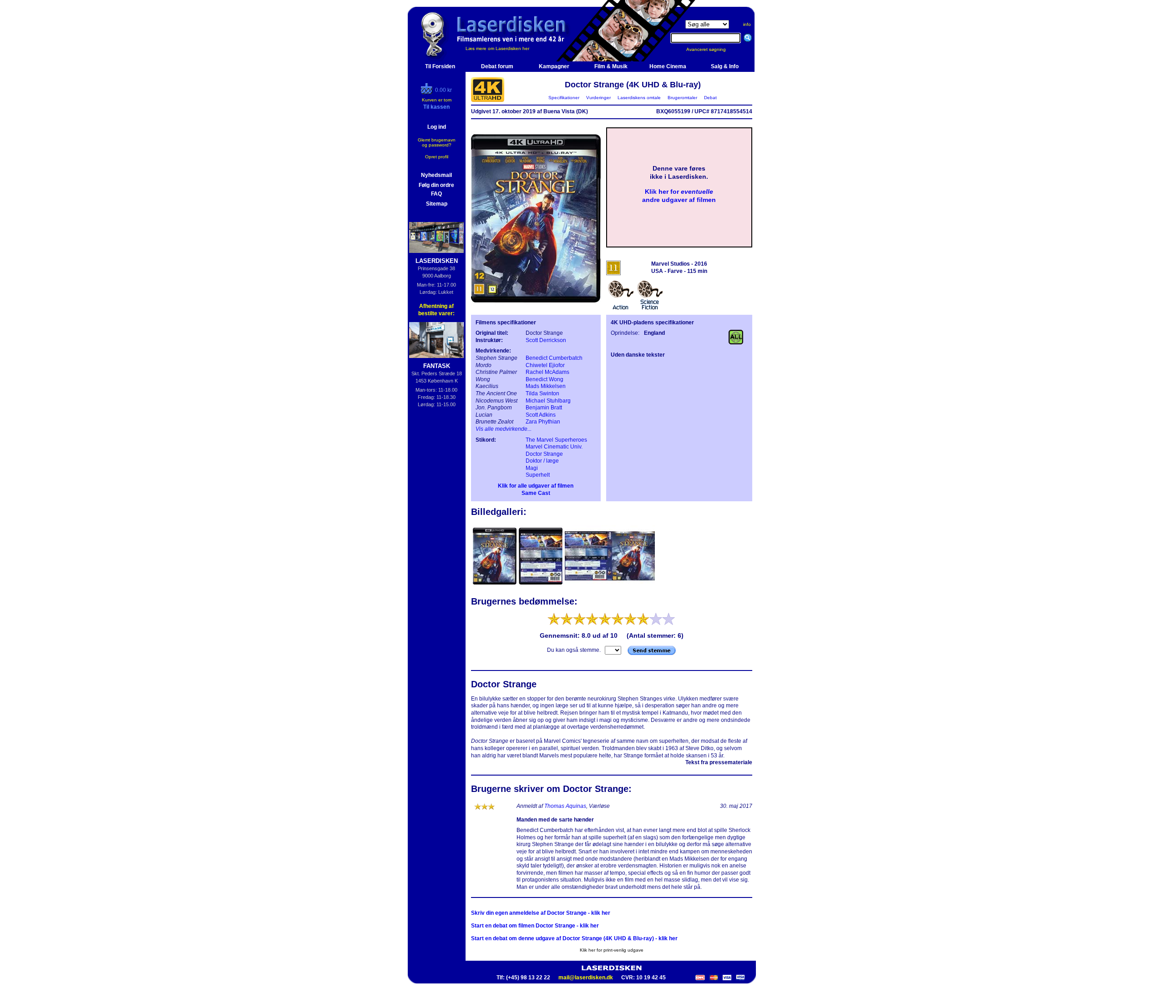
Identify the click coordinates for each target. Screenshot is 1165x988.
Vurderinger (598, 97)
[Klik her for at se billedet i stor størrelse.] (495, 586)
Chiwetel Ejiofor (545, 365)
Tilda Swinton (542, 393)
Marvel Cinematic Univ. (554, 447)
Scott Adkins (541, 415)
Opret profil (436, 156)
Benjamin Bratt (544, 407)
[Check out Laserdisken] (428, 92)
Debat (710, 97)
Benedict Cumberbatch (554, 358)
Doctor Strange (544, 454)
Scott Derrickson (546, 340)
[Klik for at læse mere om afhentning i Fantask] (436, 340)
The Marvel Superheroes (556, 440)
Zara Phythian (543, 421)
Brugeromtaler (682, 97)
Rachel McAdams (547, 372)
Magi (532, 468)
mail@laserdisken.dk (585, 977)
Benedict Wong (544, 379)
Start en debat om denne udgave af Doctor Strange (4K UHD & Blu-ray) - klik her (574, 938)
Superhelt (538, 475)
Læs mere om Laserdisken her (497, 48)
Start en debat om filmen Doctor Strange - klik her (535, 925)
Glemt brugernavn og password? (437, 142)
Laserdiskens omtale (639, 97)
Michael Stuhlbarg (548, 401)
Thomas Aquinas (565, 806)
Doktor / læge (542, 461)
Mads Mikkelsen (546, 386)
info (747, 24)
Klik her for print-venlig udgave (611, 950)
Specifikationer (564, 97)
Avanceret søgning (711, 49)
